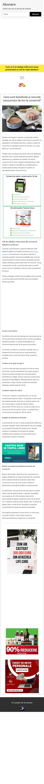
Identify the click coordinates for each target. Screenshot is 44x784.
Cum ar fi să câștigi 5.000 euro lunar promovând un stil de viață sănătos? (22, 68)
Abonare (35, 14)
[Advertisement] (22, 41)
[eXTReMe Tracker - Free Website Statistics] (22, 708)
